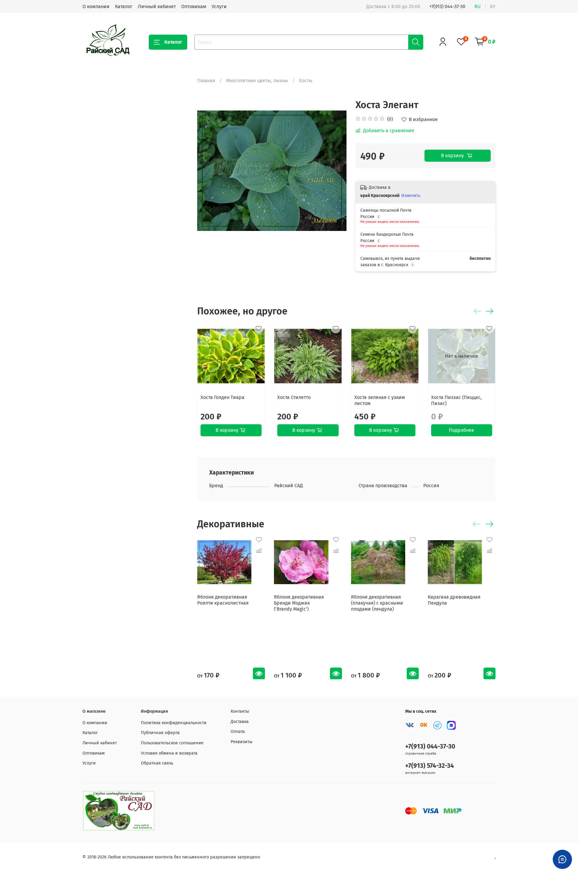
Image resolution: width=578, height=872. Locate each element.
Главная (206, 80)
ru (477, 6)
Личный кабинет (157, 6)
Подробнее (461, 430)
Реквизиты (242, 741)
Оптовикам (193, 6)
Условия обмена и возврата (169, 753)
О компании (96, 6)
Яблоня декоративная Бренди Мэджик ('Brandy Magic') (299, 603)
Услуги (219, 6)
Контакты (240, 711)
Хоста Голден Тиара (222, 397)
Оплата (238, 731)
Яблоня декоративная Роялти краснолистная (223, 600)
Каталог (123, 6)
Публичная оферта (160, 732)
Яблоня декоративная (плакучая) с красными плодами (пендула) (377, 603)
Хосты (305, 80)
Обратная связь (157, 763)
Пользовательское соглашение (172, 743)
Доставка (240, 721)
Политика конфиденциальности (174, 722)
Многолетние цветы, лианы (257, 80)
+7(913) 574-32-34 (429, 766)
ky (493, 6)
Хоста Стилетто (294, 397)
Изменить (410, 195)
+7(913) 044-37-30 (447, 6)
